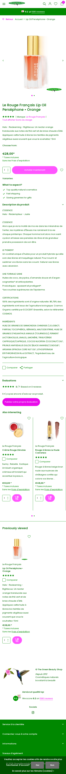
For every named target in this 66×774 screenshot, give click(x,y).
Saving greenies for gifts (19, 197)
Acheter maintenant (34, 169)
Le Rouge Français (35, 116)
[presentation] (3, 60)
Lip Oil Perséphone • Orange (12, 570)
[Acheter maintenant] (17, 498)
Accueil (19, 19)
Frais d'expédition (21, 160)
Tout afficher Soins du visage (17, 119)
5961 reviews (38, 11)
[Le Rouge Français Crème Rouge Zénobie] (16, 430)
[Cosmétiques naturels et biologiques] (17, 4)
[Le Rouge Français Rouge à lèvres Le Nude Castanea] (49, 430)
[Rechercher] (44, 3)
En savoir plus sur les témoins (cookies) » (33, 770)
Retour (9, 19)
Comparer (12, 367)
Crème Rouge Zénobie (14, 450)
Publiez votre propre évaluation (21, 401)
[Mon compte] (49, 4)
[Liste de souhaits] (55, 4)
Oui (37, 765)
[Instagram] (33, 713)
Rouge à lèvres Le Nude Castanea (47, 451)
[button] (32, 95)
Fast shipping (13, 193)
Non (52, 765)
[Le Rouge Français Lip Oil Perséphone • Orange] (16, 548)
